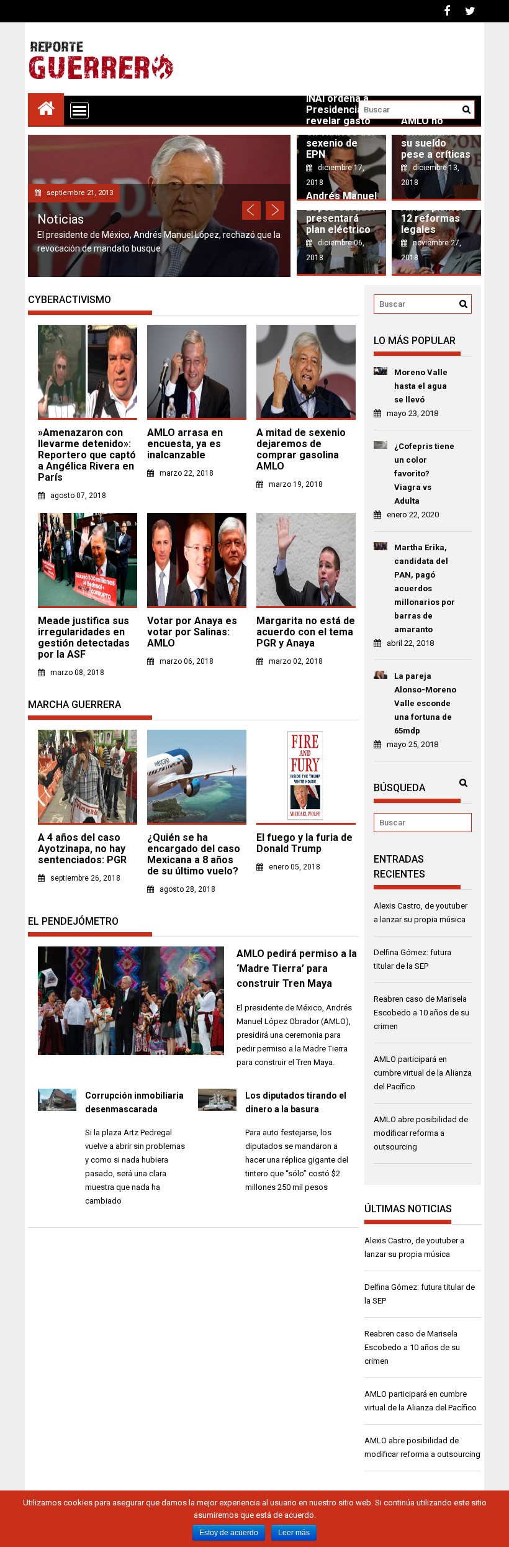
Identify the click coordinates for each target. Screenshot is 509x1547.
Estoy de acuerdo (228, 1532)
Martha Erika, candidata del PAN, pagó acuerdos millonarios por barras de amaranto (424, 588)
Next (275, 210)
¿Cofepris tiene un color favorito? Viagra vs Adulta (424, 474)
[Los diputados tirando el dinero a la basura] (217, 1108)
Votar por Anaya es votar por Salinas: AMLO (192, 632)
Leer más (294, 1532)
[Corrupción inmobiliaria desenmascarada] (57, 1108)
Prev (251, 210)
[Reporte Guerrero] (46, 107)
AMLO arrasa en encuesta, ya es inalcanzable (185, 444)
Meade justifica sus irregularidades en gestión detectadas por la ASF (84, 637)
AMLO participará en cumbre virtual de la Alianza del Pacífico (423, 1073)
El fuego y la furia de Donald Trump (304, 843)
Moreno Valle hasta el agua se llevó (421, 386)
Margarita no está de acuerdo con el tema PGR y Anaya (305, 632)
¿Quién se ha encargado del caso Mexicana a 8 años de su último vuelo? (193, 854)
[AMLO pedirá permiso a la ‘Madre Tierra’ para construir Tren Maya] (131, 1052)
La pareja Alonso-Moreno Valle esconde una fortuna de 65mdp (425, 703)
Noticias (60, 219)
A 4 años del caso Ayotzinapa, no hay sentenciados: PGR (82, 849)
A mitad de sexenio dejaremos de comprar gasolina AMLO (301, 449)
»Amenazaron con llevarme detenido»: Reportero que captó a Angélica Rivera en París (87, 455)
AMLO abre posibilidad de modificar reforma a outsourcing (421, 1133)
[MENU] (79, 110)
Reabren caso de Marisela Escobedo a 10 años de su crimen (421, 1012)
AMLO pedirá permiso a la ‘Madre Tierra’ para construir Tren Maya (296, 968)
